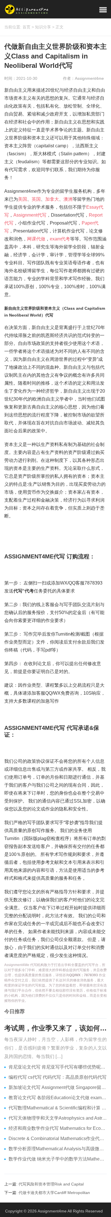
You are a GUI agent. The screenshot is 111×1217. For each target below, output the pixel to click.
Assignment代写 (29, 215)
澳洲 (68, 199)
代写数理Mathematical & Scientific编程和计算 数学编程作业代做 (58, 1107)
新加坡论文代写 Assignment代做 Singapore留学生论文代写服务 (58, 1087)
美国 (22, 199)
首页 (26, 27)
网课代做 (36, 238)
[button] (103, 10)
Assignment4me (52, 1211)
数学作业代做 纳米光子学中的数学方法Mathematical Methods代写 (58, 1159)
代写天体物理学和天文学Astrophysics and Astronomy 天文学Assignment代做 (58, 1118)
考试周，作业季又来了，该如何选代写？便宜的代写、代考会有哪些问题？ (55, 1028)
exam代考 (60, 238)
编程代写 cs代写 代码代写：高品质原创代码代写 (57, 1077)
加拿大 (52, 199)
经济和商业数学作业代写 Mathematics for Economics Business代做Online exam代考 (58, 1128)
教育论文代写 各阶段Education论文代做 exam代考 (58, 1097)
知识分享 (43, 27)
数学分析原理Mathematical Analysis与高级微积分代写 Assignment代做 (58, 1148)
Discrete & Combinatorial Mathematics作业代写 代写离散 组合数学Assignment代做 (58, 1138)
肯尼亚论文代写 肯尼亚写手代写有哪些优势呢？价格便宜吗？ (58, 1067)
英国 (36, 199)
